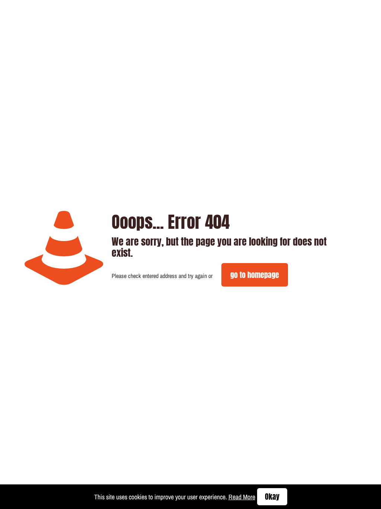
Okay (272, 496)
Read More (241, 497)
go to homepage (254, 275)
